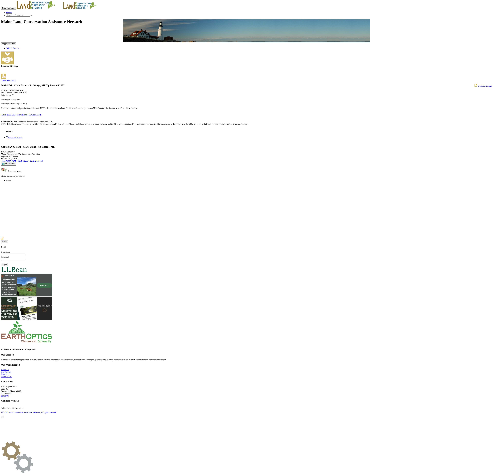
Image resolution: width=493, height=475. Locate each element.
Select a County (12, 48)
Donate (9, 13)
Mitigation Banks (15, 137)
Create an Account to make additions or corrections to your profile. (28, 236)
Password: (5, 257)
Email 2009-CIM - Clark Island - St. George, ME (21, 115)
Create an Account (8, 80)
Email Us (5, 396)
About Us (5, 370)
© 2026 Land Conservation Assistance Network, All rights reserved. (28, 412)
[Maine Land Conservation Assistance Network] (40, 8)
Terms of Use (6, 376)
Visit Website (10, 164)
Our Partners (6, 372)
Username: (5, 252)
